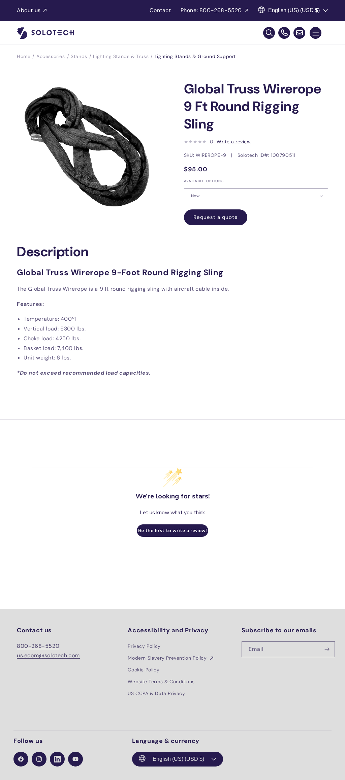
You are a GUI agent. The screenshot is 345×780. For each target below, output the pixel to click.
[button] (315, 33)
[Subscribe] (327, 649)
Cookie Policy (143, 670)
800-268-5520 (38, 645)
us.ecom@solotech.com (48, 655)
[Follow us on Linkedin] (57, 759)
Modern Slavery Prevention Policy (168, 658)
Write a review (234, 142)
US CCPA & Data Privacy (156, 693)
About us (29, 10)
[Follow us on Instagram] (39, 759)
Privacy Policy (144, 646)
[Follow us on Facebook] (20, 759)
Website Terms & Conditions (161, 681)
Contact (160, 10)
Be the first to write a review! (172, 530)
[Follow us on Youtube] (75, 759)
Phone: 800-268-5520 (211, 10)
